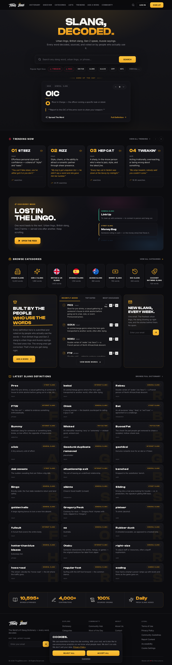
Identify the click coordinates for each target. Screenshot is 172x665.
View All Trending (138, 139)
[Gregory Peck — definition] (86, 512)
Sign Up (157, 5)
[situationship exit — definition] (86, 473)
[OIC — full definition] (86, 101)
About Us (119, 626)
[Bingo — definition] (34, 492)
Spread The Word (56, 117)
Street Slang (49, 385)
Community (107, 5)
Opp (113, 69)
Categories (60, 5)
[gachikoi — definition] (138, 453)
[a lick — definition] (34, 453)
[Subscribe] (156, 332)
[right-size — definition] (138, 551)
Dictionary (34, 5)
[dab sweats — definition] (34, 473)
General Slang (153, 385)
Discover (47, 5)
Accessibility (147, 644)
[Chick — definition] (86, 411)
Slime (92, 69)
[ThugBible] (17, 5)
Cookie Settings (148, 648)
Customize (86, 659)
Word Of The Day (85, 78)
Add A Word (93, 5)
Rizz (70, 69)
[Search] (133, 5)
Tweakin (56, 69)
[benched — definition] (138, 473)
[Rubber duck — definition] (138, 531)
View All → (134, 69)
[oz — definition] (86, 531)
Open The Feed (29, 241)
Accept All (103, 653)
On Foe (81, 69)
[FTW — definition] (34, 411)
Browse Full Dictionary (148, 376)
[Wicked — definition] (86, 431)
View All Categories (150, 259)
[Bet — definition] (138, 411)
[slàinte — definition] (86, 492)
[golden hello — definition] (34, 512)
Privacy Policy (147, 630)
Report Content (148, 639)
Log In (142, 5)
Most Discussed (111, 298)
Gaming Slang (154, 567)
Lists (71, 5)
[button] (161, 139)
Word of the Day (96, 630)
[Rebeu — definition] (138, 390)
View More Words (89, 362)
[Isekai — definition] (86, 390)
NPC (122, 69)
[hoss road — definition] (34, 572)
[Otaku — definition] (86, 551)
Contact (118, 630)
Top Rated (90, 298)
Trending (80, 5)
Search (127, 59)
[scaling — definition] (138, 572)
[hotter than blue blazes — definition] (34, 551)
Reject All (69, 653)
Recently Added (70, 298)
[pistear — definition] (138, 512)
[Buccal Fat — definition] (138, 431)
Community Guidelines (151, 635)
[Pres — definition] (34, 390)
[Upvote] (115, 86)
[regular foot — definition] (86, 572)
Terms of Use (147, 626)
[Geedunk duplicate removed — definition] (86, 453)
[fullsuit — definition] (34, 531)
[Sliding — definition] (138, 492)
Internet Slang (101, 385)
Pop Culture (103, 425)
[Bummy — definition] (34, 431)
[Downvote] (123, 86)
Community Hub (96, 626)
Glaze (103, 69)
